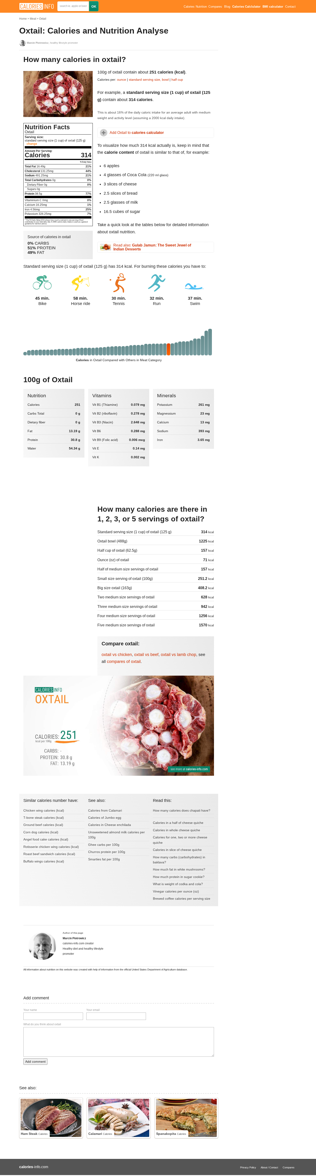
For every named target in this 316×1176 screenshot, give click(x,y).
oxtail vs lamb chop (178, 654)
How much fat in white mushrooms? (179, 869)
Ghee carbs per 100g (103, 845)
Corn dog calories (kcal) (40, 832)
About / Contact (269, 1167)
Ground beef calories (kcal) (43, 825)
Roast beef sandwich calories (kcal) (49, 854)
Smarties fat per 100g (104, 859)
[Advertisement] (58, 535)
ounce (121, 79)
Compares (215, 6)
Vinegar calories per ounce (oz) (176, 891)
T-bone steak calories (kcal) (43, 817)
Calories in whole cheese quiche (176, 830)
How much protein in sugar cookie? (178, 877)
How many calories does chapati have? (181, 810)
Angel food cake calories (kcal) (45, 839)
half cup (177, 79)
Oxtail (42, 18)
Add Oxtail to (137, 133)
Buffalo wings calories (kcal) (43, 861)
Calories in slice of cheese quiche (177, 850)
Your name (30, 1010)
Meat (33, 18)
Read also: (152, 247)
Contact (290, 6)
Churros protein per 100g (106, 852)
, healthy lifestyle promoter (52, 42)
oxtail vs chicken (117, 654)
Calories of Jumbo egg (104, 817)
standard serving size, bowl (149, 79)
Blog (227, 6)
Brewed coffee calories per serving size (181, 898)
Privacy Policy (248, 1167)
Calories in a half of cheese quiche (178, 823)
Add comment (35, 1061)
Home (23, 18)
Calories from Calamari (105, 810)
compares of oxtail (124, 661)
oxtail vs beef (146, 654)
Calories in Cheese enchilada (109, 825)
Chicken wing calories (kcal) (43, 810)
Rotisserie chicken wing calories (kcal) (51, 847)
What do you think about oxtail (42, 1024)
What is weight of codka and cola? (178, 884)
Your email (93, 1010)
